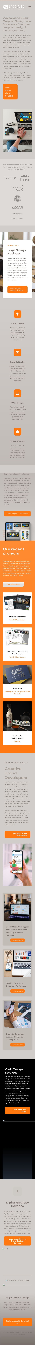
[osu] (17, 195)
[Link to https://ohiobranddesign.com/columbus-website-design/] (17, 393)
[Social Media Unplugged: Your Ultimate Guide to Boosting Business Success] (17, 895)
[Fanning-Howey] (17, 185)
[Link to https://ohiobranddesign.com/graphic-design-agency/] (17, 314)
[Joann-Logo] (17, 206)
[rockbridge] (17, 213)
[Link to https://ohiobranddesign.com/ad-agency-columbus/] (17, 432)
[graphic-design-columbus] (19, 522)
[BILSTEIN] (10, 177)
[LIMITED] (17, 219)
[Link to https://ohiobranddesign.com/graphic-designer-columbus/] (17, 352)
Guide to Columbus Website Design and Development (15, 1037)
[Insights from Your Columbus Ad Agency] (17, 952)
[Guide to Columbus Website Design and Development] (17, 1002)
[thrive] (25, 176)
